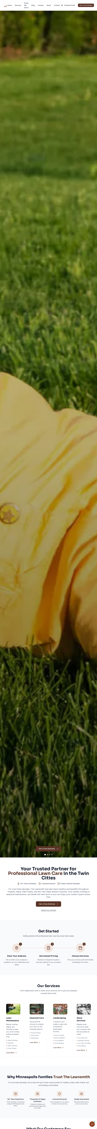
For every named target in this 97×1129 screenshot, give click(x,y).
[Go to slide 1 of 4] (45, 854)
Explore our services (48, 910)
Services (18, 5)
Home (10, 5)
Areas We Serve (26, 5)
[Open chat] (92, 1124)
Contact (57, 5)
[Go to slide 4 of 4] (51, 854)
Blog (33, 5)
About (49, 5)
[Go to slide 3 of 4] (49, 854)
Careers (41, 5)
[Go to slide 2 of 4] (47, 854)
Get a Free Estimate (85, 5)
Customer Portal (69, 5)
